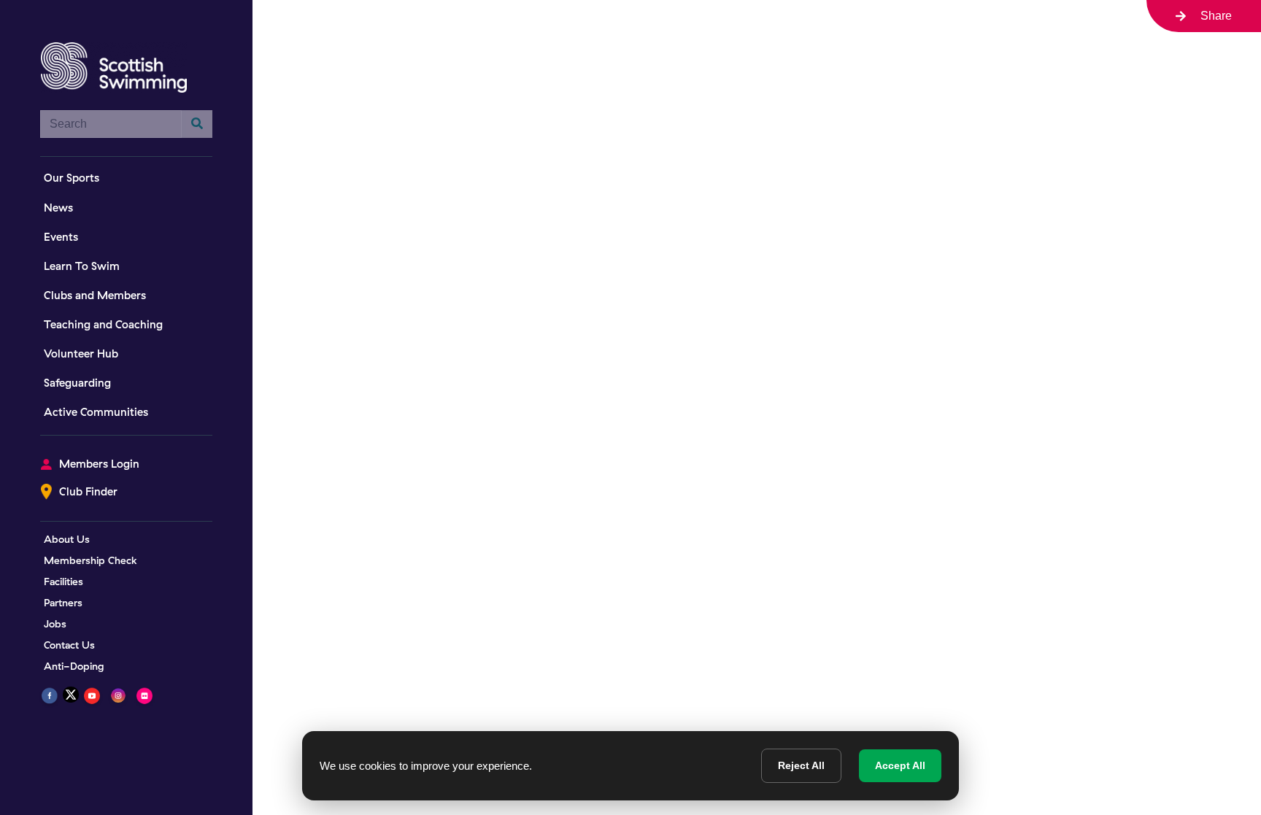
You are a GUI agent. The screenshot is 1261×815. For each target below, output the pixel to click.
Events (61, 237)
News (58, 208)
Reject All (801, 765)
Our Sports (71, 178)
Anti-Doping (74, 666)
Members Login (99, 464)
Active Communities (96, 412)
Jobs (55, 623)
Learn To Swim (82, 266)
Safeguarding (77, 383)
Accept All (900, 765)
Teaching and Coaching (103, 324)
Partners (63, 602)
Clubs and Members (95, 295)
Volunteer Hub (81, 353)
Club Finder (88, 491)
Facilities (63, 581)
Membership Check (90, 560)
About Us (67, 539)
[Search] (197, 124)
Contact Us (69, 645)
